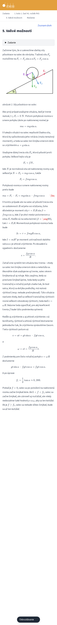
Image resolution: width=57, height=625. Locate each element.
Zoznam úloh (45, 25)
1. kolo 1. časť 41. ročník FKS (26, 13)
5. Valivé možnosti (14, 17)
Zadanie (12, 42)
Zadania (6, 13)
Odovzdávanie (26, 619)
